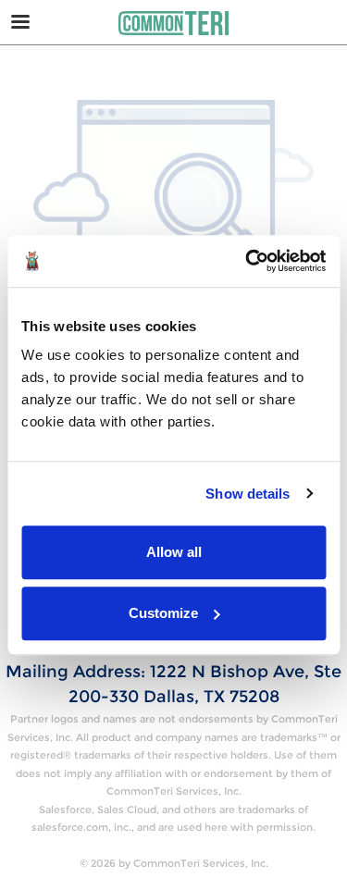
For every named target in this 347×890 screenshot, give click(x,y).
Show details (247, 493)
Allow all (174, 552)
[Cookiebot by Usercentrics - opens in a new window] (247, 261)
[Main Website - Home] (173, 23)
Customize (163, 613)
